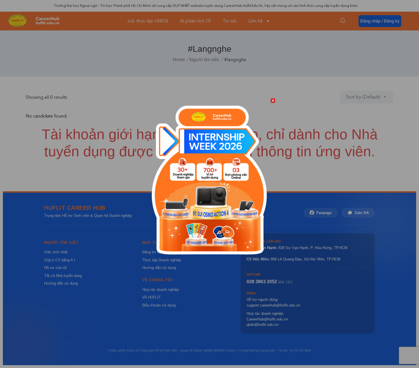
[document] (209, 184)
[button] (273, 100)
